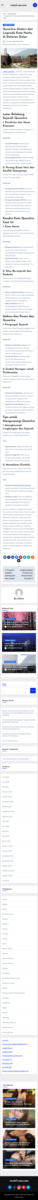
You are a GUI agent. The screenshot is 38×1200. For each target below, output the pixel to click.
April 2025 (6, 836)
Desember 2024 (8, 856)
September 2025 (8, 811)
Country (5, 929)
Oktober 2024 (7, 866)
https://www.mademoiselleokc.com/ (14, 1044)
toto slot (5, 1040)
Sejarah (5, 1013)
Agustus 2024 (7, 876)
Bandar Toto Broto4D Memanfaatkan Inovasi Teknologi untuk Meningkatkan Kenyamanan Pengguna (18, 713)
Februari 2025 (7, 846)
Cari (4, 684)
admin (10, 41)
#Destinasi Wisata (10, 44)
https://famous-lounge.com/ (12, 1056)
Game (4, 944)
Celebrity (5, 924)
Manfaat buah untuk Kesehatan (13, 993)
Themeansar (19, 1197)
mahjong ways (7, 1052)
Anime (4, 899)
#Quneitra (25, 44)
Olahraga (5, 998)
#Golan (19, 44)
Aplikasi (5, 904)
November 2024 (8, 861)
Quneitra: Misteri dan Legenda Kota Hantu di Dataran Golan (18, 33)
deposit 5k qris (7, 1048)
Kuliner (4, 988)
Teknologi (5, 1018)
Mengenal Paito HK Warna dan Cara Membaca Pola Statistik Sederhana (17, 1145)
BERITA (4, 909)
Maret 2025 (6, 841)
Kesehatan (6, 973)
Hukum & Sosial (7, 963)
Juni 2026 (6, 782)
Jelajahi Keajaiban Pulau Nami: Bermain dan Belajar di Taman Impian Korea (16, 624)
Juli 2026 (5, 777)
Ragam (4, 1008)
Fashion (5, 939)
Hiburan (5, 953)
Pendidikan (6, 1003)
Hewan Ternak (7, 949)
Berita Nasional (7, 914)
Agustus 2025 (7, 816)
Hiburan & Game (8, 958)
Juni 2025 (6, 826)
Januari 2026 (7, 797)
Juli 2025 (5, 821)
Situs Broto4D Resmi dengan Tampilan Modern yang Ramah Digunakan (17, 1124)
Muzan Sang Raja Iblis (10, 741)
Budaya (5, 919)
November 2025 (8, 802)
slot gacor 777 (7, 1060)
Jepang (5, 968)
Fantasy (5, 934)
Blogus (29, 1194)
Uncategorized (7, 1032)
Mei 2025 (5, 831)
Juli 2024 (5, 881)
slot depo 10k (6, 1067)
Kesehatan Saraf (8, 983)
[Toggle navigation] (2, 5)
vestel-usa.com (18, 5)
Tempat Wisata (9, 25)
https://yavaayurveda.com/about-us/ (15, 1071)
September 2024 (8, 871)
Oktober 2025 (7, 807)
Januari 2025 (7, 851)
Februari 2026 (7, 792)
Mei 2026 (5, 787)
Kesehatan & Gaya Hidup (11, 978)
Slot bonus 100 (7, 1063)
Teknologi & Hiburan (9, 1022)
